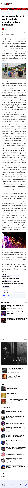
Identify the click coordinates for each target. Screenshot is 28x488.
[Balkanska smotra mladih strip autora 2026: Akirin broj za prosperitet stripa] (3, 454)
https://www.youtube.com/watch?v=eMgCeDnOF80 (11, 279)
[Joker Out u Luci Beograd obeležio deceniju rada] (3, 307)
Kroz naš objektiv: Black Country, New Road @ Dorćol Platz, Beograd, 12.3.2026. (16, 448)
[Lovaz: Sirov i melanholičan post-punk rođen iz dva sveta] (3, 418)
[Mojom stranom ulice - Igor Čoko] (14, 353)
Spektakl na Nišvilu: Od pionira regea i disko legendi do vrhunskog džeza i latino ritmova (17, 320)
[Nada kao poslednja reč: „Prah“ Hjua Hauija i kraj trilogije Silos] (4, 376)
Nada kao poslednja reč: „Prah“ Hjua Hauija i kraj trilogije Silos (16, 375)
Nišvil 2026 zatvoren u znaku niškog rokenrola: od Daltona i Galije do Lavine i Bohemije (15, 466)
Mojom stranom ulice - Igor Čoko (12, 361)
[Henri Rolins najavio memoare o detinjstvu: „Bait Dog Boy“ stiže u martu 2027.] (4, 370)
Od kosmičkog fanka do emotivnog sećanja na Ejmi (16, 312)
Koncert (8, 13)
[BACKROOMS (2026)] (3, 395)
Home (3, 13)
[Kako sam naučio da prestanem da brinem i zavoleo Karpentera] (3, 388)
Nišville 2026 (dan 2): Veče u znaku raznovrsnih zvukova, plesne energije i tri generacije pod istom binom (16, 442)
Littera (4, 358)
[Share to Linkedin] (15, 295)
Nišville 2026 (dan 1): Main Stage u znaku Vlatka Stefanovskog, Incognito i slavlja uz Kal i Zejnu (16, 429)
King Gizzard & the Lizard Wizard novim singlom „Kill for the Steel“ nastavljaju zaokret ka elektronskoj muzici (15, 435)
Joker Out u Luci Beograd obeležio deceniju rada (16, 306)
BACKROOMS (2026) (11, 393)
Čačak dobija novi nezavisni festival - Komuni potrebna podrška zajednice (15, 423)
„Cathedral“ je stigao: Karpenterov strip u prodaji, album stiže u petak (17, 400)
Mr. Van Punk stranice (19, 292)
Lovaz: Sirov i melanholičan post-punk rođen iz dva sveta (15, 417)
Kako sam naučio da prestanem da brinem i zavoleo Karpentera (17, 387)
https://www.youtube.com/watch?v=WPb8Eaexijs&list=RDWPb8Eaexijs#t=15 (13, 282)
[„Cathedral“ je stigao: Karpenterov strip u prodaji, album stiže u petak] (3, 401)
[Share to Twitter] (10, 295)
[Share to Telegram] (17, 295)
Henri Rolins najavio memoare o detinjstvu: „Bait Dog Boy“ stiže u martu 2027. (15, 369)
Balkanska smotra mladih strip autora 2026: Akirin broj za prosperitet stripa (15, 454)
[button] (19, 296)
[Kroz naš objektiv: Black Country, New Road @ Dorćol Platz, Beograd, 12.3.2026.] (3, 449)
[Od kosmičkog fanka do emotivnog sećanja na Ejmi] (3, 313)
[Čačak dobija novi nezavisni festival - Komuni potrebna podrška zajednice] (3, 423)
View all (25, 302)
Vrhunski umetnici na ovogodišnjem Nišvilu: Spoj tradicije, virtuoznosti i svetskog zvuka (15, 460)
